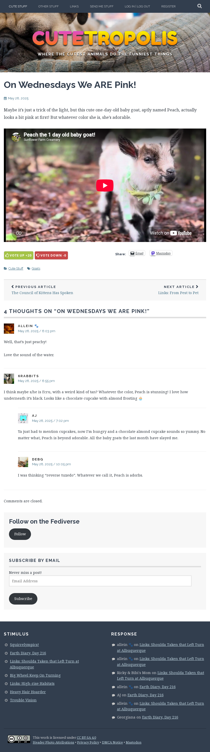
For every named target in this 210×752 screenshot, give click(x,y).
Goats (36, 268)
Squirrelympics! (24, 644)
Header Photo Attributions (53, 742)
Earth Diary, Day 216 (28, 653)
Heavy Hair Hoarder (28, 691)
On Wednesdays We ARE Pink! (70, 84)
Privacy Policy (88, 742)
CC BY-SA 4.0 (86, 737)
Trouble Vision (23, 700)
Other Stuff (48, 6)
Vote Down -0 (53, 255)
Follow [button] (20, 533)
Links (74, 6)
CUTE (105, 38)
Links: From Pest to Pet (178, 290)
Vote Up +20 (21, 255)
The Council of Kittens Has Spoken (42, 290)
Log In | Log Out (137, 6)
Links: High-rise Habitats (32, 683)
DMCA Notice (112, 742)
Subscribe (23, 598)
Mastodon (133, 742)
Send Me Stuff (101, 6)
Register (168, 6)
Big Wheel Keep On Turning (35, 675)
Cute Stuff (18, 6)
